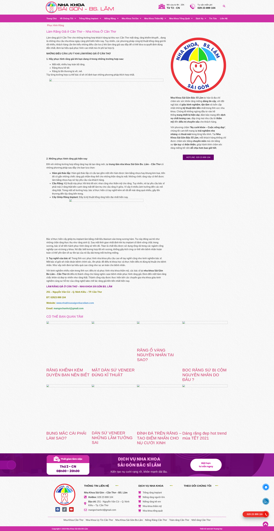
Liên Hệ (223, 18)
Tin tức (213, 18)
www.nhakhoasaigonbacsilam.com (75, 303)
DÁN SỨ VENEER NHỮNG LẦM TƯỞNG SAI (112, 438)
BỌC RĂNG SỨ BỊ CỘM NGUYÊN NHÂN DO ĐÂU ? (204, 375)
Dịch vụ (199, 18)
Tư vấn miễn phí (205, 5)
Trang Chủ (52, 18)
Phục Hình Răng (55, 25)
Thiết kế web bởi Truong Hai (211, 529)
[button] (224, 6)
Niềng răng (110, 18)
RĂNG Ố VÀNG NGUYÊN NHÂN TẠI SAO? (155, 355)
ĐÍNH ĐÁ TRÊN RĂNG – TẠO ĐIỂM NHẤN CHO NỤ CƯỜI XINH (159, 438)
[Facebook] (57, 509)
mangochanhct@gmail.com (68, 308)
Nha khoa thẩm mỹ (153, 18)
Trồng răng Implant (88, 18)
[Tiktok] (64, 509)
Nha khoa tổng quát (179, 18)
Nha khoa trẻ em (130, 18)
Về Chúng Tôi (66, 18)
